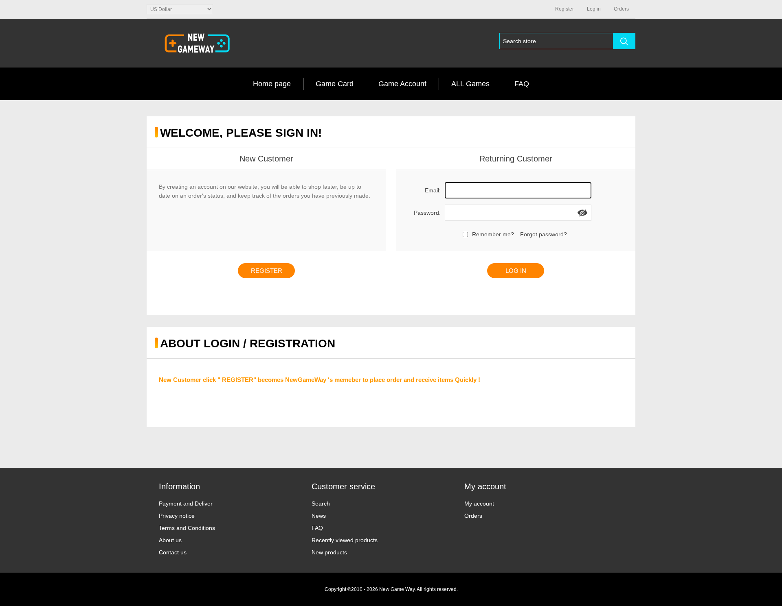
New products (329, 552)
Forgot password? (543, 234)
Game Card (335, 84)
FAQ (521, 84)
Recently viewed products (345, 540)
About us (170, 540)
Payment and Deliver (186, 503)
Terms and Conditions (187, 528)
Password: (427, 212)
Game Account (402, 84)
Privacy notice (177, 515)
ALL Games (470, 84)
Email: (433, 190)
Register (564, 9)
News (319, 515)
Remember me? (493, 234)
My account (479, 503)
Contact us (173, 552)
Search (321, 503)
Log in (594, 9)
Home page (272, 84)
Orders (473, 515)
